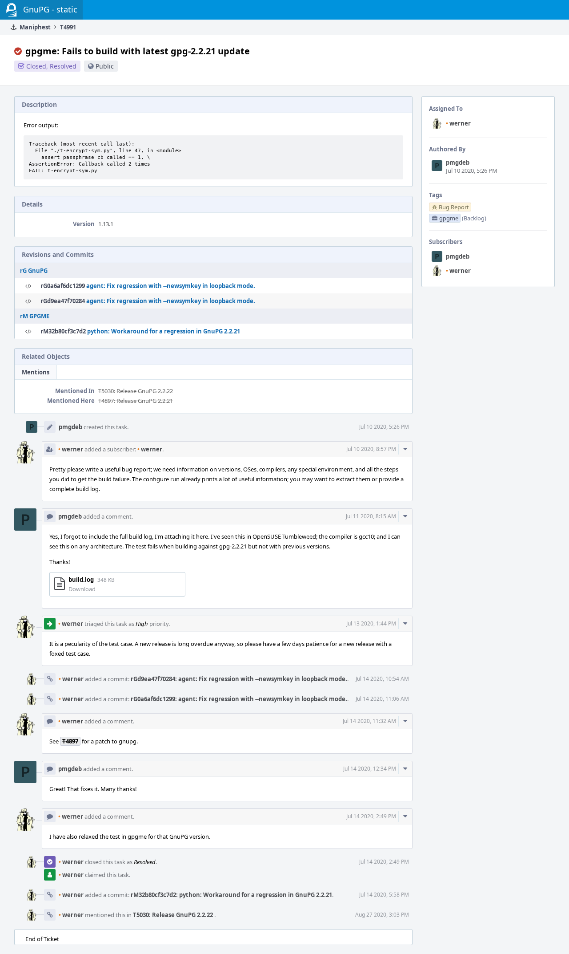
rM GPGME (34, 316)
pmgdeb (457, 162)
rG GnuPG (34, 271)
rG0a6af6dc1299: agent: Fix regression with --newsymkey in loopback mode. (239, 699)
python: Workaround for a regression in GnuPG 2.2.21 (163, 331)
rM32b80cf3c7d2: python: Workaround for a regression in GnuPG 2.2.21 (231, 895)
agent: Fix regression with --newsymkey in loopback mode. (170, 286)
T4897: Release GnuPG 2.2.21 (135, 401)
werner (458, 123)
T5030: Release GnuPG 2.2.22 (135, 391)
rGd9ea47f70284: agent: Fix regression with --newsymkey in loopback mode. (239, 679)
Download (82, 589)
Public (105, 66)
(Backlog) (474, 218)
